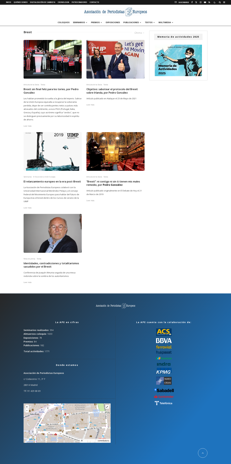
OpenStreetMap (90, 440)
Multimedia (165, 22)
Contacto (94, 2)
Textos (148, 22)
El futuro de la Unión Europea (44, 177)
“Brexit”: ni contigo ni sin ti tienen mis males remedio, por (113, 183)
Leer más (27, 126)
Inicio (8, 2)
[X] (196, 2)
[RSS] (209, 2)
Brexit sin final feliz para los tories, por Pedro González (51, 91)
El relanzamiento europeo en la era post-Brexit (52, 181)
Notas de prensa (29, 259)
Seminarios (79, 22)
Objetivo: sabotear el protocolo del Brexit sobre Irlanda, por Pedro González (112, 91)
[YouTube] (205, 2)
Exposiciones (113, 22)
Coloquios (63, 22)
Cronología (63, 2)
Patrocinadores (79, 2)
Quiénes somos (21, 2)
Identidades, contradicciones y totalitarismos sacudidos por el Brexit (51, 265)
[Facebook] (192, 2)
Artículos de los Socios (31, 85)
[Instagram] (200, 2)
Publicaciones (131, 22)
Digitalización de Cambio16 (42, 2)
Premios (95, 22)
